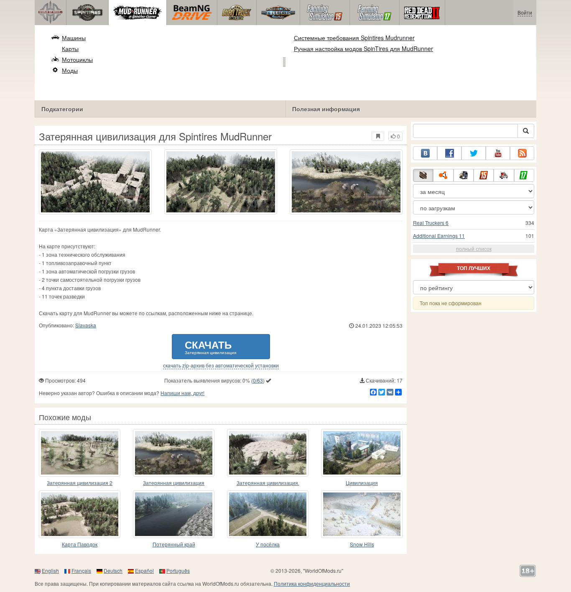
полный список (474, 248)
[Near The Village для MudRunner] (267, 514)
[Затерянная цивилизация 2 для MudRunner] (79, 453)
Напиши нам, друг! (182, 392)
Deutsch (113, 570)
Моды (70, 70)
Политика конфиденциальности (312, 583)
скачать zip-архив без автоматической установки (221, 365)
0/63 (258, 380)
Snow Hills (362, 544)
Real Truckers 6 (431, 222)
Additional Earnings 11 (439, 235)
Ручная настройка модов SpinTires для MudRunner (363, 48)
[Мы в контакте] (425, 153)
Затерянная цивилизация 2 (79, 482)
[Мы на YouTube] (498, 153)
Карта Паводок (79, 544)
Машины (74, 37)
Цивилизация (362, 482)
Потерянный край (174, 544)
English (50, 570)
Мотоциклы (77, 59)
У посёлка (268, 544)
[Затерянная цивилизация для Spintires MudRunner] (95, 181)
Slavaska (85, 325)
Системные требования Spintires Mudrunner (354, 37)
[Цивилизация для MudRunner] (362, 453)
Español (144, 570)
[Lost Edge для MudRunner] (173, 514)
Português (178, 570)
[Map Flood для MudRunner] (79, 514)
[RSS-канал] (522, 153)
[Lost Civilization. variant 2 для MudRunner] (267, 453)
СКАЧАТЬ (210, 346)
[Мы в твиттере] (473, 153)
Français (81, 570)
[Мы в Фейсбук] (449, 153)
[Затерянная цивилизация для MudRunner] (173, 453)
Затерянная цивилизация (173, 482)
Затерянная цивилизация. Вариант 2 (268, 483)
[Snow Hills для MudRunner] (362, 514)
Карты (70, 48)
